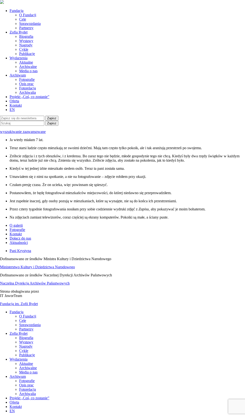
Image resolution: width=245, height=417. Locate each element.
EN (12, 110)
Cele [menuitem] (22, 320)
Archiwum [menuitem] (18, 376)
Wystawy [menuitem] (26, 342)
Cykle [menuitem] (23, 351)
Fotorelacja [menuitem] (27, 389)
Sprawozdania (30, 24)
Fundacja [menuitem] (16, 312)
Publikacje (27, 54)
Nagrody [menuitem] (26, 346)
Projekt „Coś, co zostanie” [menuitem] (29, 398)
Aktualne (26, 62)
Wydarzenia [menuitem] (19, 359)
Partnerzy (26, 28)
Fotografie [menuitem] (27, 381)
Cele (22, 19)
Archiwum (18, 75)
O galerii (16, 225)
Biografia (26, 36)
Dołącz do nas (20, 238)
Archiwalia (27, 92)
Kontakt (16, 105)
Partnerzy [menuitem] (26, 329)
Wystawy (26, 41)
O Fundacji (27, 15)
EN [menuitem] (12, 411)
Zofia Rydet (19, 32)
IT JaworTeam (11, 296)
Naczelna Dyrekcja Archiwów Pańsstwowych (35, 283)
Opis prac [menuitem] (26, 385)
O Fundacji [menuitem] (27, 316)
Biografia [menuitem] (26, 338)
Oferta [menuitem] (14, 402)
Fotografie (27, 79)
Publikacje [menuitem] (27, 355)
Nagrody (26, 45)
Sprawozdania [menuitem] (30, 325)
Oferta (14, 101)
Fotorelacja (27, 88)
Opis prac (26, 84)
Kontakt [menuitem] (16, 407)
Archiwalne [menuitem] (28, 368)
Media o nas (28, 71)
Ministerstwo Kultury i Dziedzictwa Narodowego (37, 267)
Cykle (23, 49)
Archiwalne (28, 67)
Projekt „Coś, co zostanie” (29, 97)
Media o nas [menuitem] (28, 372)
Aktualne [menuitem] (26, 364)
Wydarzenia (19, 58)
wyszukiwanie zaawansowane (23, 132)
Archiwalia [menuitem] (27, 394)
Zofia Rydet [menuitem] (19, 333)
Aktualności (19, 243)
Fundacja (16, 11)
